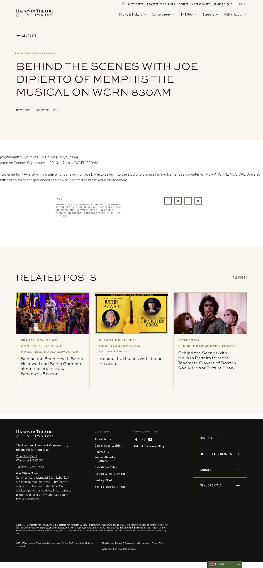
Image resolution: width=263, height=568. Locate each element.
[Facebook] (136, 439)
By (23, 110)
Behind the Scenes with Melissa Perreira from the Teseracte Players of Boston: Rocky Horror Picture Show (208, 360)
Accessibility (201, 4)
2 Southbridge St (26, 456)
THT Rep (187, 14)
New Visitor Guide (106, 467)
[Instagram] (143, 439)
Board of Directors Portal (111, 486)
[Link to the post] (52, 313)
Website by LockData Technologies (119, 549)
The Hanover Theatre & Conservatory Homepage (125, 543)
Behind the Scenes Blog (149, 446)
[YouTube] (150, 439)
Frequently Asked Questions (106, 459)
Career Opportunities (108, 445)
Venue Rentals (223, 4)
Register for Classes (161, 4)
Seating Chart (103, 480)
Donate (183, 4)
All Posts (29, 35)
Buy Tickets (135, 4)
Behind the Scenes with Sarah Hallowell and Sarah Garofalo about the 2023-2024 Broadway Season (52, 366)
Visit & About (233, 14)
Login (241, 4)
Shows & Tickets (130, 14)
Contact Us (102, 452)
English (220, 564)
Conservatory (161, 14)
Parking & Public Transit (110, 474)
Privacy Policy (158, 543)
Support (208, 14)
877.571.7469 (35, 467)
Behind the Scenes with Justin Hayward (131, 360)
